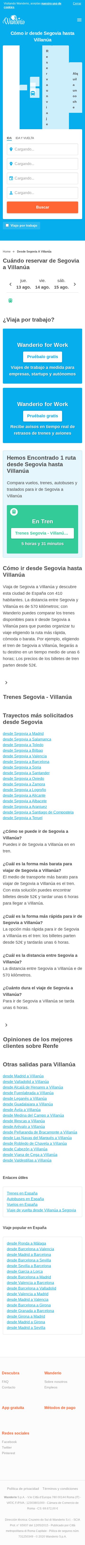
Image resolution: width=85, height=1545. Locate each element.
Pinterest (8, 1453)
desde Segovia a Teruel (22, 818)
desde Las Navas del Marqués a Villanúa (37, 1138)
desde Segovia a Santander (26, 773)
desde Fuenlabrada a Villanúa (28, 1093)
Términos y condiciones (60, 1488)
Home (7, 251)
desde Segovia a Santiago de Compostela (38, 812)
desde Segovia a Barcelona (26, 762)
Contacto (8, 1387)
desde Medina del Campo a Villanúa (33, 1115)
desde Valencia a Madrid (27, 1294)
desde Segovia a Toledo (23, 745)
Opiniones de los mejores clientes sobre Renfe (37, 1042)
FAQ (5, 1382)
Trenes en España (22, 1193)
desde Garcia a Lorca (25, 1271)
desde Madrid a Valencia (27, 1300)
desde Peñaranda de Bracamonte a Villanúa (40, 1132)
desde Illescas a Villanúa (24, 1121)
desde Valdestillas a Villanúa (27, 1160)
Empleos (50, 1387)
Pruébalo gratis (42, 356)
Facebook (9, 1442)
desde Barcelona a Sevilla (29, 1260)
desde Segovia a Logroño (24, 790)
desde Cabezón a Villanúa (25, 1149)
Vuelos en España (22, 1205)
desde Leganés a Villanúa (25, 1099)
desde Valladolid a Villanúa (26, 1082)
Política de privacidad (23, 1488)
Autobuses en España (25, 1199)
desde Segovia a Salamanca (27, 739)
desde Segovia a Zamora (24, 784)
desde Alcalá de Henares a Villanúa (33, 1087)
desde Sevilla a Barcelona (29, 1266)
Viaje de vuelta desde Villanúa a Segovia (41, 1210)
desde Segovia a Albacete (25, 801)
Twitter (7, 1447)
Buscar (42, 207)
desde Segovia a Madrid (23, 734)
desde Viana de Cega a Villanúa (30, 1155)
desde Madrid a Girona (26, 1322)
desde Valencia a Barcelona (30, 1283)
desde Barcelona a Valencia (30, 1249)
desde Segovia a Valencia (25, 756)
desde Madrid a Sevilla (26, 1328)
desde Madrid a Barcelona (29, 1255)
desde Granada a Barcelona (30, 1311)
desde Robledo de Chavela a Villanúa (35, 1143)
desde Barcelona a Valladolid (31, 1288)
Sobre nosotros (55, 1382)
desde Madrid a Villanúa (23, 1076)
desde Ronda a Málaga (26, 1243)
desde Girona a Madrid (26, 1316)
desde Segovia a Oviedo (23, 779)
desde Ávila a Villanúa (22, 1110)
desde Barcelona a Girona (29, 1305)
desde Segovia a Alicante (24, 795)
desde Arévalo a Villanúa (24, 1127)
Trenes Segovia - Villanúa (37, 697)
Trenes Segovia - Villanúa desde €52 (44, 533)
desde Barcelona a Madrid (29, 1277)
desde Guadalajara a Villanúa (28, 1104)
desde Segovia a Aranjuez (25, 807)
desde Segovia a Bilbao (23, 750)
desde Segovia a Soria (22, 767)
